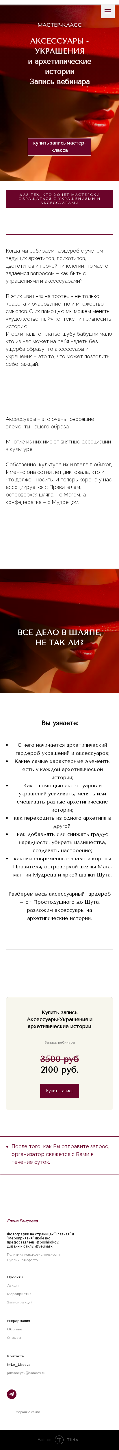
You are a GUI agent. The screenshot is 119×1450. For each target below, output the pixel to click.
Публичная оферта (22, 1260)
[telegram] (11, 1397)
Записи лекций (20, 1302)
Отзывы (14, 1338)
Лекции (13, 1285)
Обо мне (14, 1329)
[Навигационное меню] (108, 11)
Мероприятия (19, 1294)
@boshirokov (47, 1242)
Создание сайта (27, 1412)
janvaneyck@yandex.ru (26, 1373)
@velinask (44, 1246)
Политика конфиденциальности (33, 1254)
